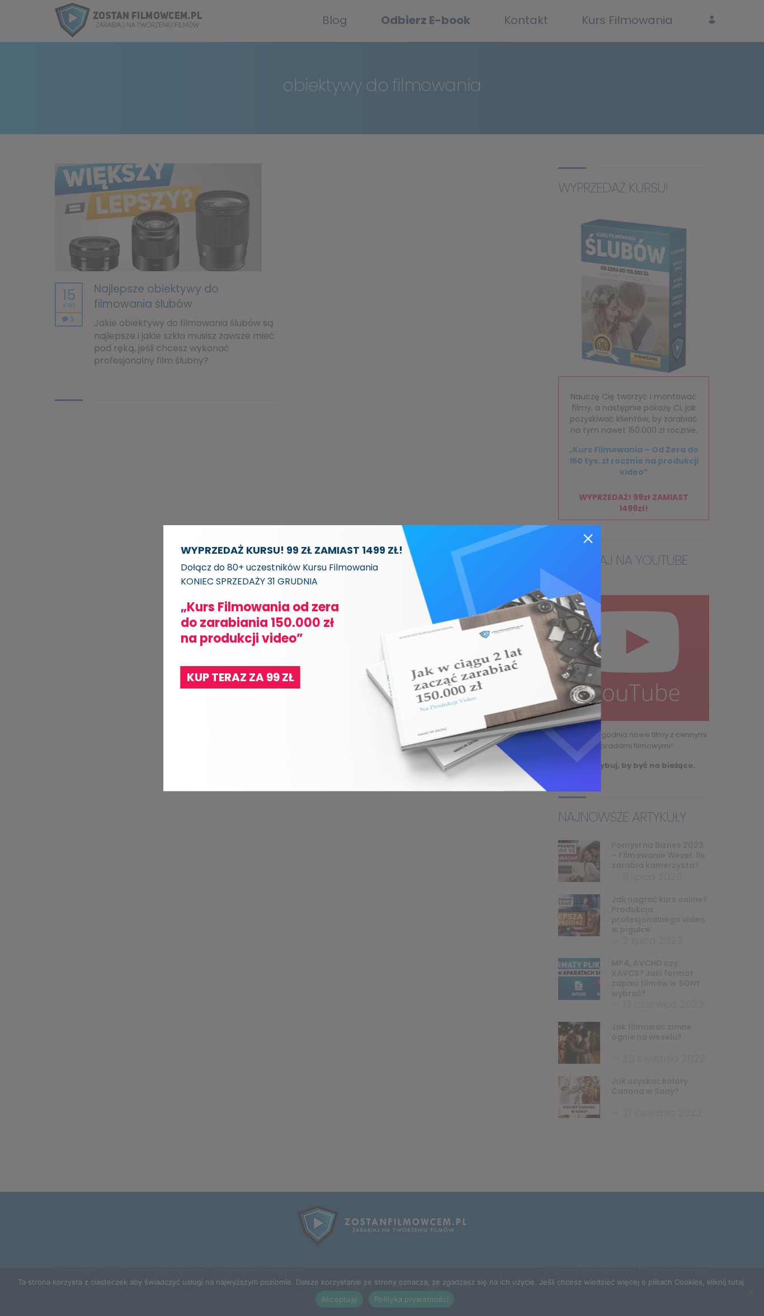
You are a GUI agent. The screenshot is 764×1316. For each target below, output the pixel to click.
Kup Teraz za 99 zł (240, 677)
